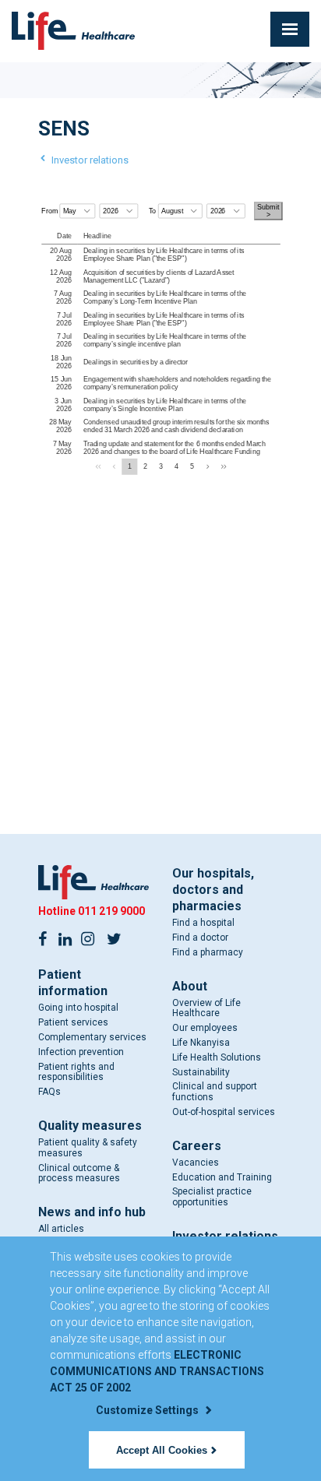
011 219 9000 (111, 911)
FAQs (49, 1091)
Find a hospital (203, 922)
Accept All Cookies (161, 1450)
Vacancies (195, 1162)
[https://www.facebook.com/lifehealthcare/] (43, 937)
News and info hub (92, 1212)
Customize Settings (148, 1410)
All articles (61, 1228)
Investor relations (90, 160)
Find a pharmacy (207, 952)
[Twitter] (114, 937)
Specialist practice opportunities (212, 1197)
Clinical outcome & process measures (79, 1173)
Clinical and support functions (214, 1092)
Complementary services (92, 1037)
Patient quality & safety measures (87, 1148)
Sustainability (201, 1072)
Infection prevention (81, 1052)
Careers (196, 1145)
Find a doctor (200, 937)
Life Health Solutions (216, 1057)
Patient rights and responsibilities (76, 1072)
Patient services (73, 1022)
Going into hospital (78, 1007)
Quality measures (90, 1125)
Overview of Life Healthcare (206, 1008)
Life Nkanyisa (201, 1042)
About (189, 986)
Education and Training (222, 1177)
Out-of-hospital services (223, 1111)
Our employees (205, 1027)
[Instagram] (88, 937)
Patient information (73, 982)
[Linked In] (65, 937)
